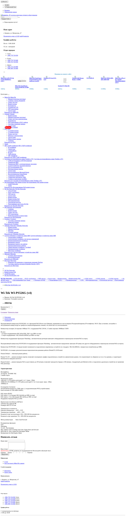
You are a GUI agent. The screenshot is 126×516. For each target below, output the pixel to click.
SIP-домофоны (12, 155)
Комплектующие (13, 222)
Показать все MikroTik (11, 112)
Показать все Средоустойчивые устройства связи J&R (21, 252)
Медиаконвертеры (14, 200)
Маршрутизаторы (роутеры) (17, 99)
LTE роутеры (12, 190)
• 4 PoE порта (87, 278)
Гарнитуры (11, 149)
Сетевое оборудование (15, 255)
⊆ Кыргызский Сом (10, 7)
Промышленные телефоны (16, 249)
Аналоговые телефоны (15, 237)
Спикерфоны (12, 150)
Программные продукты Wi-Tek (18, 204)
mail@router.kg (24, 36)
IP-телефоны (12, 147)
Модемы (10, 230)
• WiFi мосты (41, 278)
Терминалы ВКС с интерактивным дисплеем (22, 164)
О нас (6, 461)
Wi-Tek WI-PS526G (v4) (11, 275)
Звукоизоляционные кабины (17, 245)
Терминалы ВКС (13, 162)
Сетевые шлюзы (13, 232)
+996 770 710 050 (12, 55)
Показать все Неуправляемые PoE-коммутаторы (19, 187)
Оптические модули (14, 202)
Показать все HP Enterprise (12, 217)
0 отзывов (4, 312)
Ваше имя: (4, 441)
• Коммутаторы (61, 278)
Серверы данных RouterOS (16, 100)
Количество (4, 307)
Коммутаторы (12, 104)
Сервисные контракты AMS (17, 177)
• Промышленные (69, 280)
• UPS (80, 280)
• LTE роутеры (17, 278)
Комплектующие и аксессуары (17, 215)
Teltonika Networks (10, 225)
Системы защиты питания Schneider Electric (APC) (24, 264)
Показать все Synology (11, 224)
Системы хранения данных (16, 124)
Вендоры (7, 260)
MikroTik (7, 97)
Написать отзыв (13, 312)
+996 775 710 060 (12, 66)
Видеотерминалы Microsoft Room (18, 172)
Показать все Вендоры (11, 265)
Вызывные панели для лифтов (17, 244)
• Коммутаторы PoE (74, 278)
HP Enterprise (8, 207)
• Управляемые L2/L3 (54, 280)
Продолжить (4, 454)
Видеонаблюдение (14, 257)
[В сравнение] (1, 288)
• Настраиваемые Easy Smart (20, 280)
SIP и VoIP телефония (11, 145)
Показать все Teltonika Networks (14, 234)
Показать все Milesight (11, 259)
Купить (3, 309)
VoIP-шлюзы (12, 154)
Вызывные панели (14, 242)
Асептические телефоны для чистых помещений (23, 239)
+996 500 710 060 (12, 68)
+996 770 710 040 (12, 60)
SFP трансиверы (13, 109)
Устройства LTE (13, 107)
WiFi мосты (11, 194)
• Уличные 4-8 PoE (38, 280)
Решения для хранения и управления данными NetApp (25, 262)
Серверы (11, 140)
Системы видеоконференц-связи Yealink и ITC (19, 159)
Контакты (7, 470)
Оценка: (3, 452)
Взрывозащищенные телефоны (18, 240)
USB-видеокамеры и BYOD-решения (20, 160)
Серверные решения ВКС (16, 175)
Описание (7, 317)
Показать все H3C (10, 142)
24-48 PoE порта (9, 274)
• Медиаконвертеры (91, 280)
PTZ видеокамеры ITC (15, 167)
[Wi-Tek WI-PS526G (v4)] (12, 285)
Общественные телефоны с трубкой (19, 247)
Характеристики (9, 319)
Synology (7, 219)
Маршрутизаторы (13, 229)
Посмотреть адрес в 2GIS (11, 36)
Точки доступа (12, 102)
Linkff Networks (13, 184)
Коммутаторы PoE (14, 199)
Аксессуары (12, 110)
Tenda (6, 144)
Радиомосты (12, 105)
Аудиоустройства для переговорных (19, 165)
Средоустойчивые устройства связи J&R (17, 235)
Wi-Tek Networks (9, 189)
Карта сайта (8, 472)
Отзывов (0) (8, 320)
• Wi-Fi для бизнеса (29, 278)
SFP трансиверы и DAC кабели (18, 122)
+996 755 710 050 (12, 62)
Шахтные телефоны (14, 250)
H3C (5, 129)
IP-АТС (10, 152)
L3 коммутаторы (13, 132)
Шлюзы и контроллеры (15, 135)
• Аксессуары (51, 278)
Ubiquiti (6, 114)
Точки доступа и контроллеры (17, 119)
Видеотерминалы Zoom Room (17, 174)
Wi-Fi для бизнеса (13, 192)
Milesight (7, 254)
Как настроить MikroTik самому (14, 463)
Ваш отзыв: (4, 449)
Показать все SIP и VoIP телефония (15, 157)
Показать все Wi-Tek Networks (13, 205)
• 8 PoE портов (99, 278)
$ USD (7, 5)
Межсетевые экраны (14, 139)
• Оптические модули (105, 280)
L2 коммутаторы (13, 130)
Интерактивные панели (15, 169)
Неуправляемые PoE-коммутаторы (15, 182)
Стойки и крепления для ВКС (17, 179)
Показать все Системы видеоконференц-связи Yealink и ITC (23, 180)
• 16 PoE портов (112, 278)
